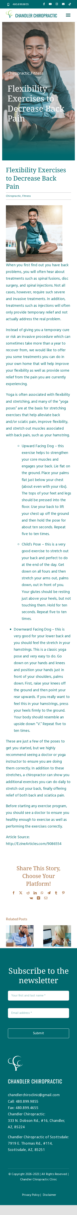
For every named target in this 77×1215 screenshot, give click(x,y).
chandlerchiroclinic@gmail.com (34, 1094)
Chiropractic (19, 73)
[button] (9, 936)
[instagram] (57, 4)
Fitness (37, 73)
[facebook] (44, 4)
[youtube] (50, 4)
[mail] (63, 4)
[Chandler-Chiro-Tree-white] (15, 1058)
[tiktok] (70, 4)
